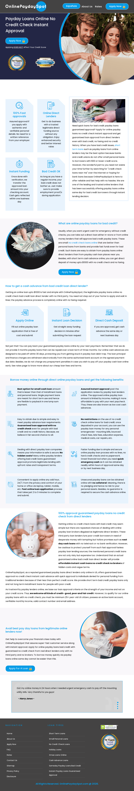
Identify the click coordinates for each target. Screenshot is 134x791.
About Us (87, 6)
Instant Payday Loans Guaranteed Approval (64, 773)
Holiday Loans (55, 749)
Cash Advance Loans (58, 760)
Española (71, 6)
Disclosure (11, 776)
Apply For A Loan (19, 668)
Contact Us (12, 760)
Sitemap (11, 765)
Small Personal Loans (58, 739)
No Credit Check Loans (59, 744)
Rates (98, 6)
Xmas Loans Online (57, 755)
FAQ (8, 749)
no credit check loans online (82, 242)
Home (9, 733)
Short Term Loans (57, 733)
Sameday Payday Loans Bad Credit (65, 765)
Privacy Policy (13, 771)
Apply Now (115, 6)
